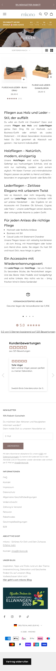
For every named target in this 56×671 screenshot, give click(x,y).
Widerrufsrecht (10, 502)
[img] (29, 347)
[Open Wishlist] (46, 14)
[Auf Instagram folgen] (12, 616)
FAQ (5, 477)
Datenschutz (9, 492)
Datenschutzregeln (11, 457)
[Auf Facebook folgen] (4, 616)
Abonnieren (13, 446)
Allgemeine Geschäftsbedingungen (20, 497)
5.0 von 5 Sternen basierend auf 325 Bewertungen (28, 331)
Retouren (7, 512)
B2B (5, 526)
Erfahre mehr (9, 545)
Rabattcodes (9, 516)
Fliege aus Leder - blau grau (14, 89)
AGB (41, 454)
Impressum (8, 487)
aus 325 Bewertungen (19, 351)
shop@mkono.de (21, 462)
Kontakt (6, 482)
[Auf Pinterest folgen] (20, 616)
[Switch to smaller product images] (51, 50)
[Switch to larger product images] (46, 50)
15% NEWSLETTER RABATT (28, 5)
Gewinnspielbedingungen (15, 521)
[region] (28, 302)
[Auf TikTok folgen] (27, 616)
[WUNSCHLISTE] (24, 61)
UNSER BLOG (9, 560)
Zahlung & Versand (12, 507)
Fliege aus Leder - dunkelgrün (41, 86)
